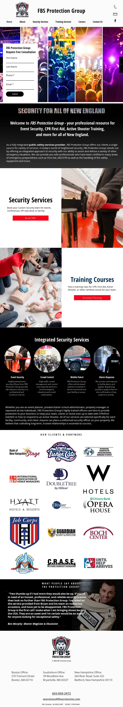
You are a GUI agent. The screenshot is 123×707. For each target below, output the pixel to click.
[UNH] (60, 625)
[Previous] (13, 605)
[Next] (110, 605)
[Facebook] (115, 21)
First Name (11, 58)
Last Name (11, 67)
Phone (9, 75)
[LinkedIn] (110, 616)
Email (9, 84)
